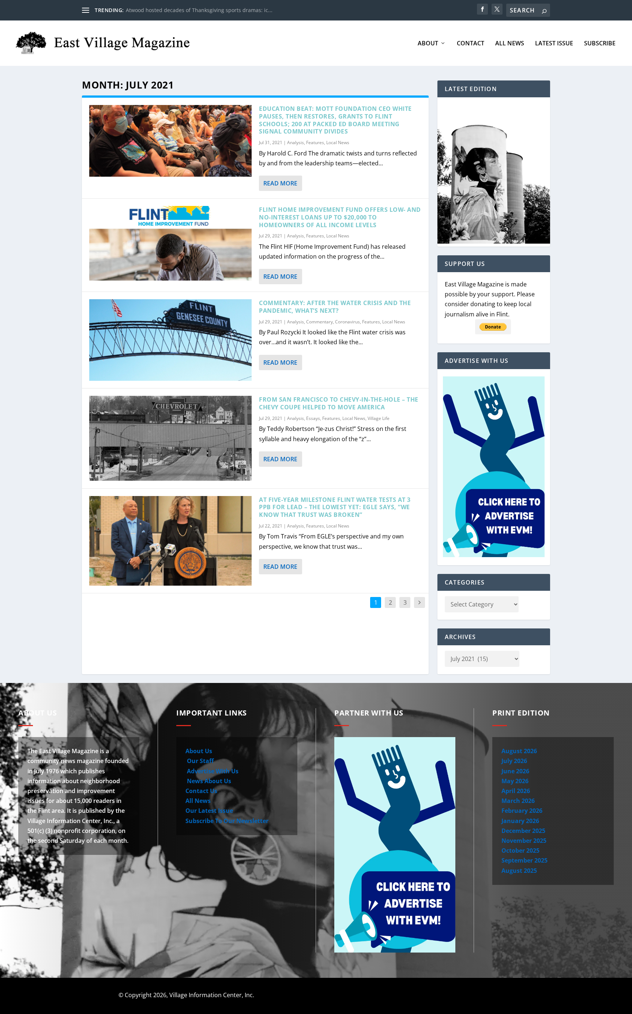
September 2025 (524, 860)
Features (315, 142)
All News (509, 43)
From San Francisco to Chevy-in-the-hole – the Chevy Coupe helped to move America (338, 403)
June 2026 (515, 771)
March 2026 (518, 801)
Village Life (379, 418)
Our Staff (199, 761)
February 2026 (521, 811)
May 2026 (514, 781)
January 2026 (520, 821)
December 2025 (523, 831)
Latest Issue (554, 43)
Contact (470, 43)
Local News (337, 142)
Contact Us (201, 791)
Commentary (319, 322)
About (428, 43)
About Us (198, 751)
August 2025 (519, 871)
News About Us (208, 781)
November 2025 (523, 841)
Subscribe (600, 43)
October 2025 (520, 850)
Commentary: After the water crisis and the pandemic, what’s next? (335, 307)
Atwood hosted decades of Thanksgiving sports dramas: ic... (199, 10)
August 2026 (519, 751)
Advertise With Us (211, 771)
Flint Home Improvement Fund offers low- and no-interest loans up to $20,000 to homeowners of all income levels (340, 217)
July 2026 (514, 761)
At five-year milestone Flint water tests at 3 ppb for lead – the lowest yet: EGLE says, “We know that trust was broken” (335, 507)
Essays (313, 418)
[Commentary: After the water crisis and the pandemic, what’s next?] (170, 340)
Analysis (295, 142)
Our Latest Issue (209, 811)
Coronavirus (347, 322)
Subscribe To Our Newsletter (226, 821)
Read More (280, 183)
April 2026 (515, 791)
